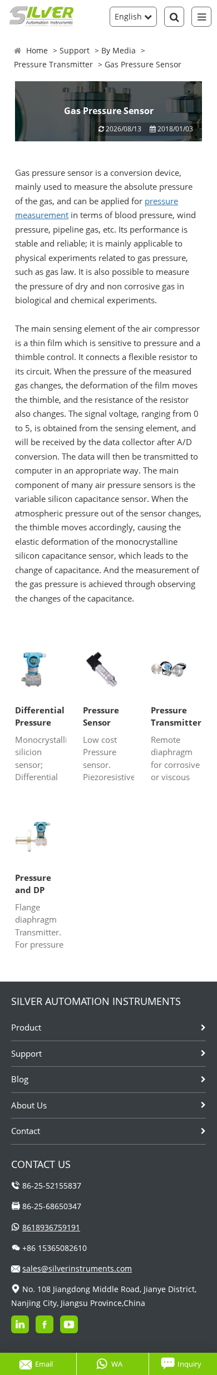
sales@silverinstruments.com (77, 1268)
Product (26, 1027)
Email (44, 1364)
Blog (19, 1079)
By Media (118, 50)
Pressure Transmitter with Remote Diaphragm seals (176, 716)
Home (37, 50)
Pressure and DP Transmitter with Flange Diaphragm (40, 884)
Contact (25, 1130)
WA (116, 1364)
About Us (29, 1105)
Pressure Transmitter (53, 64)
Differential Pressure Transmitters (40, 716)
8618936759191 (51, 1227)
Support (75, 50)
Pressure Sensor (101, 716)
